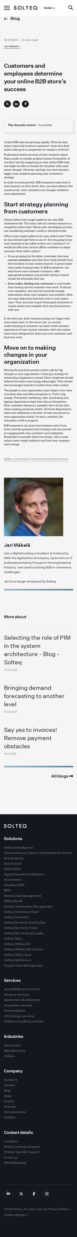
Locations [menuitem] (11, 1141)
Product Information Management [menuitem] (28, 906)
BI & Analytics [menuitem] (14, 858)
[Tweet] (7, 104)
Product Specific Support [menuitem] (22, 1152)
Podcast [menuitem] (10, 1107)
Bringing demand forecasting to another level (34, 696)
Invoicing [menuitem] (10, 1157)
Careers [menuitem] (9, 1085)
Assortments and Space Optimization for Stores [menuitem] (38, 853)
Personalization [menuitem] (15, 1010)
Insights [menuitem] (9, 1117)
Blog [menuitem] (7, 1090)
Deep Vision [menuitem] (12, 869)
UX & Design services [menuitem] (19, 1016)
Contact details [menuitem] (18, 1132)
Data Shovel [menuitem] (12, 863)
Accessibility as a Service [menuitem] (22, 989)
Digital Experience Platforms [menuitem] (24, 874)
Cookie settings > (16, 1215)
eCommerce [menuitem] (13, 879)
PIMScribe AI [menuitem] (13, 901)
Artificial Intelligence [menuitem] (18, 847)
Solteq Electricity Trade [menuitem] (20, 928)
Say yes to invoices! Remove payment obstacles (30, 738)
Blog (15, 18)
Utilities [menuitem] (9, 1056)
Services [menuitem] (12, 980)
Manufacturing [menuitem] (14, 1050)
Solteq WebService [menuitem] (17, 960)
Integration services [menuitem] (18, 1005)
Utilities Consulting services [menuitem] (23, 1021)
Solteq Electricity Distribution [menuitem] (25, 922)
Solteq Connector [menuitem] (16, 917)
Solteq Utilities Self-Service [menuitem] (23, 949)
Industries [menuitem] (13, 1036)
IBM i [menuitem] (7, 890)
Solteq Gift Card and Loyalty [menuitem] (24, 933)
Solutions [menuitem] (13, 838)
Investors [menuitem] (10, 1080)
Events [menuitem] (9, 1101)
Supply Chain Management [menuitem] (23, 965)
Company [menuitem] (13, 1070)
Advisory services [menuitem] (16, 994)
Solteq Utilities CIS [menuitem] (17, 944)
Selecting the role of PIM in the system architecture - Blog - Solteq (37, 650)
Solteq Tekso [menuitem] (13, 938)
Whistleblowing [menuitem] (15, 1163)
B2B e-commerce (17, 459)
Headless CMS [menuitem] (14, 885)
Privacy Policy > (59, 1209)
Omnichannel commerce (49, 459)
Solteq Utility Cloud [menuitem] (17, 955)
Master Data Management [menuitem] (22, 896)
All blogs (60, 776)
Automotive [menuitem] (12, 1045)
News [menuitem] (8, 1096)
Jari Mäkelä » (12, 46)
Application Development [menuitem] (22, 1000)
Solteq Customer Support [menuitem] (22, 1147)
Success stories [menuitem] (15, 1112)
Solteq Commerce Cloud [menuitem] (21, 912)
